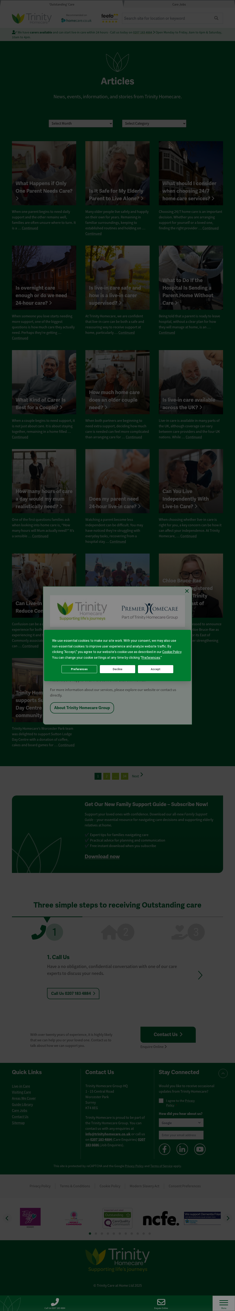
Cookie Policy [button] (171, 652)
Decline (117, 669)
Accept (155, 669)
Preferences (79, 669)
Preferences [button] (151, 657)
